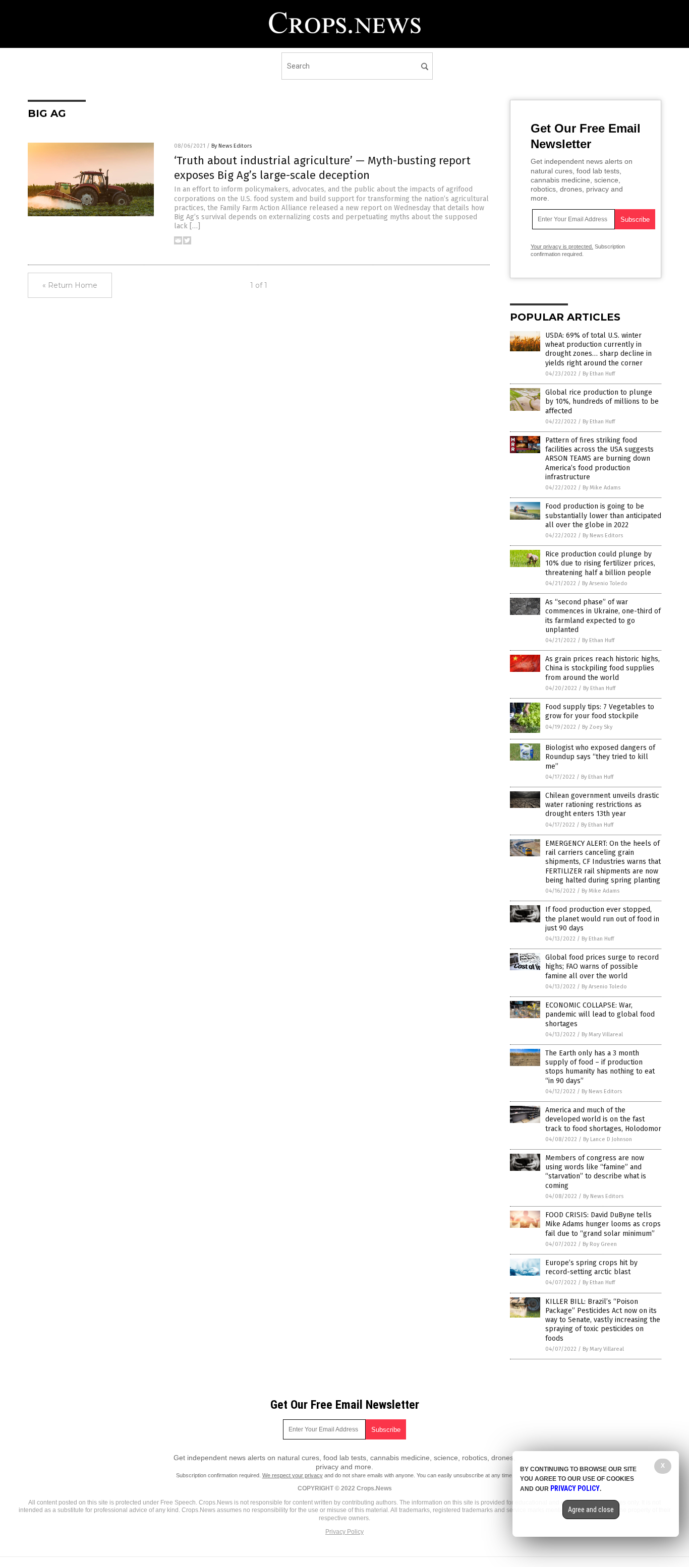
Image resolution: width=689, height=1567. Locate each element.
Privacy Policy (344, 1531)
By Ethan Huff (599, 373)
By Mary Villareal (602, 1034)
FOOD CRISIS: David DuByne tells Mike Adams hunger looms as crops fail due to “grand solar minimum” (603, 1224)
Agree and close (591, 1510)
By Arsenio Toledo (604, 583)
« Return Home (69, 285)
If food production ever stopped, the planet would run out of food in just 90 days (602, 918)
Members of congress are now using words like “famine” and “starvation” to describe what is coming (595, 1172)
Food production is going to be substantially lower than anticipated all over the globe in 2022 (603, 515)
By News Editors (231, 146)
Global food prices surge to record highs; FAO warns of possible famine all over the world (602, 966)
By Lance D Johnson (607, 1139)
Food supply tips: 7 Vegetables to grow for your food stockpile (599, 711)
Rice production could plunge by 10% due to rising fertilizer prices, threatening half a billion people (600, 563)
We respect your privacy (292, 1475)
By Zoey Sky (597, 727)
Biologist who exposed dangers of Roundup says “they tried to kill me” (600, 756)
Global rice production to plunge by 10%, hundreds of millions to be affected (602, 401)
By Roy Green (600, 1244)
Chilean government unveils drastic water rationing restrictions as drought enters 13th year (602, 804)
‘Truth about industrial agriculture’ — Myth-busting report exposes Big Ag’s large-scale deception (322, 168)
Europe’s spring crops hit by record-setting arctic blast (591, 1267)
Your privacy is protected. (562, 246)
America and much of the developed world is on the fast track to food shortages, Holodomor (603, 1119)
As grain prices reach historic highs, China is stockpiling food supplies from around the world (602, 668)
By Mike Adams (601, 487)
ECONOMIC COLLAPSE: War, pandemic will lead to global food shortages (600, 1014)
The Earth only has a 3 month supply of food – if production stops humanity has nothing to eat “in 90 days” (600, 1067)
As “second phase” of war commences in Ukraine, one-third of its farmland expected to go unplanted (603, 616)
